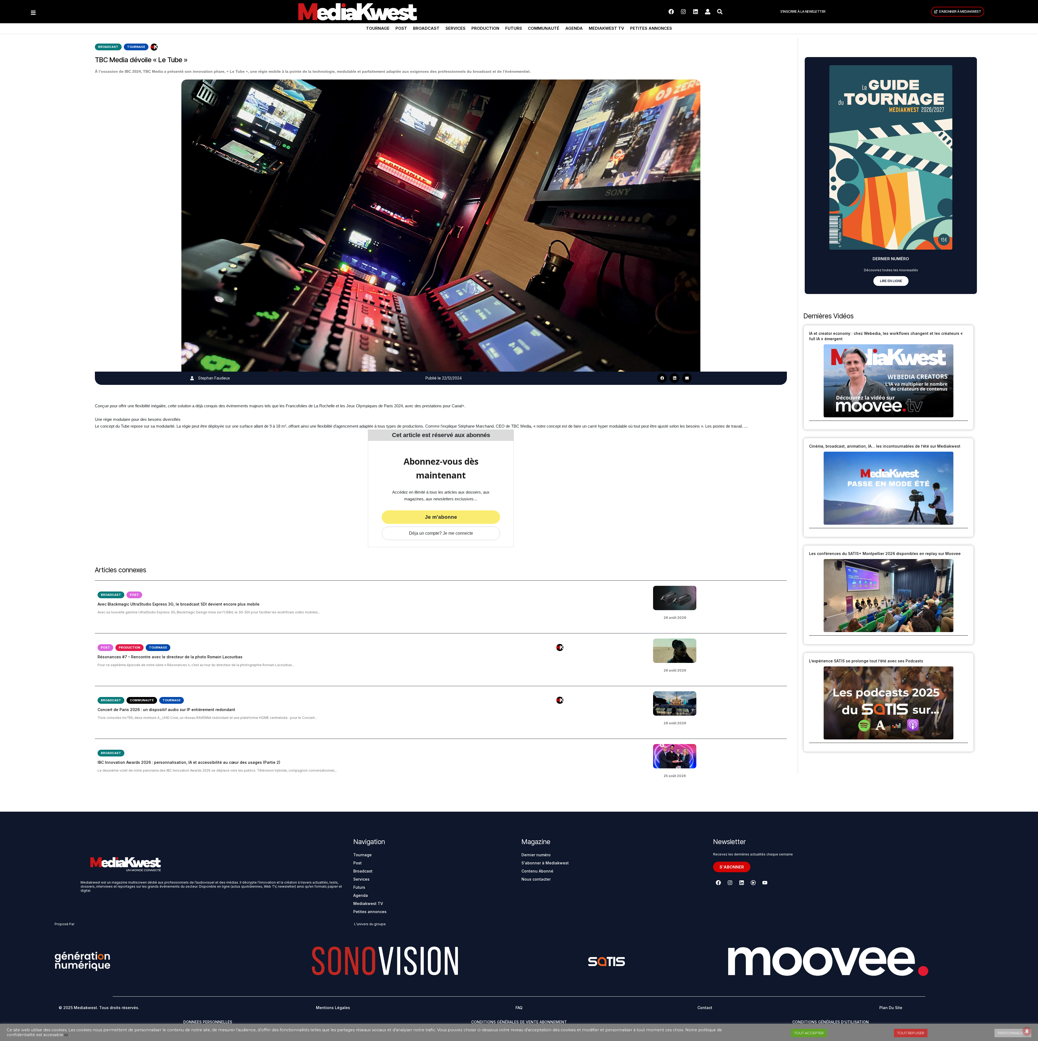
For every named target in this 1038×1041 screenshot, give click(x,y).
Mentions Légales (333, 1007)
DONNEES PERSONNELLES (207, 1022)
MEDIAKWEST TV (606, 28)
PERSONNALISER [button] (1013, 1033)
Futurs (513, 28)
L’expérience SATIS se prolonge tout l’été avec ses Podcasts (866, 661)
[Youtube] (765, 883)
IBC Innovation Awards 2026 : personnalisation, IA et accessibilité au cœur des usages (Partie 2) (189, 762)
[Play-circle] (753, 883)
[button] (662, 378)
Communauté (543, 28)
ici (66, 1034)
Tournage (378, 28)
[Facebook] (671, 11)
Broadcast (426, 28)
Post (401, 28)
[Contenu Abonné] (154, 47)
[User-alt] (707, 11)
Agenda (574, 28)
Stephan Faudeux (214, 378)
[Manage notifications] (1027, 1031)
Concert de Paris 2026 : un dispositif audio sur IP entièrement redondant (166, 709)
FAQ (519, 1007)
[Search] (719, 11)
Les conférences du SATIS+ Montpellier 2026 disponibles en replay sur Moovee (885, 553)
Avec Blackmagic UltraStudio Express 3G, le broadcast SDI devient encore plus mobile (179, 604)
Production (485, 28)
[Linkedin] (695, 11)
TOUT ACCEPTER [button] (809, 1033)
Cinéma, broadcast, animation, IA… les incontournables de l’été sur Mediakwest (884, 446)
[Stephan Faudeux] (192, 378)
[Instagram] (683, 11)
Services (455, 28)
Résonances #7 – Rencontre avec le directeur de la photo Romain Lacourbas (170, 657)
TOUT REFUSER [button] (910, 1033)
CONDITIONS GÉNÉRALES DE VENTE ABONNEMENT (519, 1022)
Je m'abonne (441, 517)
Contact (704, 1007)
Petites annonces (651, 28)
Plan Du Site (890, 1007)
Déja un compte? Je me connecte (441, 533)
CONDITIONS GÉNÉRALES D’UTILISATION (830, 1022)
